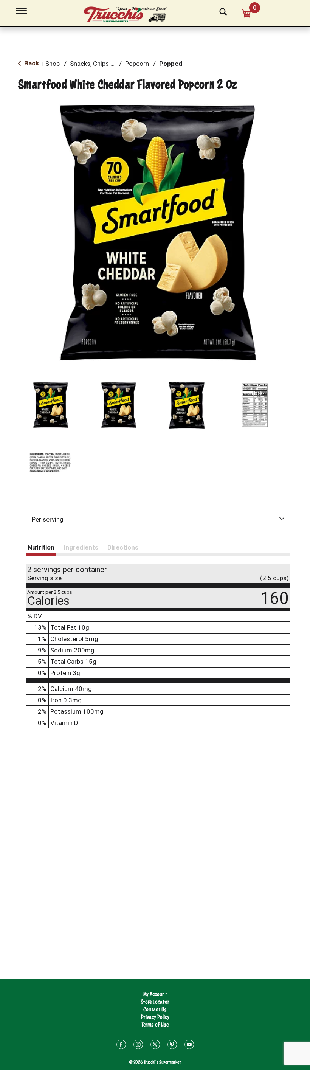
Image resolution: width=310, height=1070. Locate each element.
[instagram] (138, 1046)
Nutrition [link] (41, 547)
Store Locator (155, 1002)
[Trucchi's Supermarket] (129, 15)
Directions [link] (122, 547)
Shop (52, 63)
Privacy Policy (155, 1017)
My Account (155, 994)
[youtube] (189, 1046)
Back (31, 63)
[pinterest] (172, 1046)
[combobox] (158, 519)
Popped (170, 63)
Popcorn (137, 63)
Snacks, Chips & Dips (99, 63)
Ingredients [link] (81, 547)
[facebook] (121, 1046)
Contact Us (155, 1009)
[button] (51, 405)
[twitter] (155, 1046)
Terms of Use (155, 1024)
